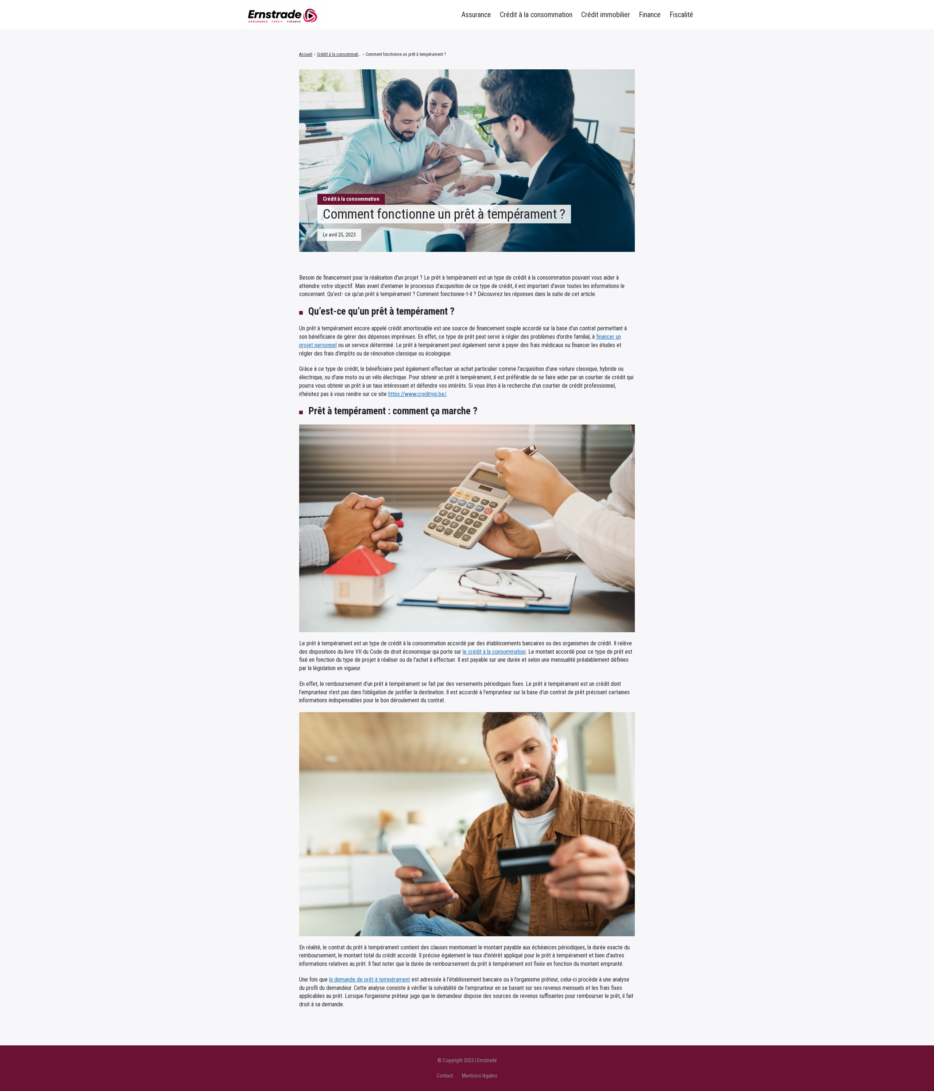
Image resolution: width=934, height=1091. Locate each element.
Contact (445, 1076)
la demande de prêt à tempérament (369, 979)
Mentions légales (479, 1076)
